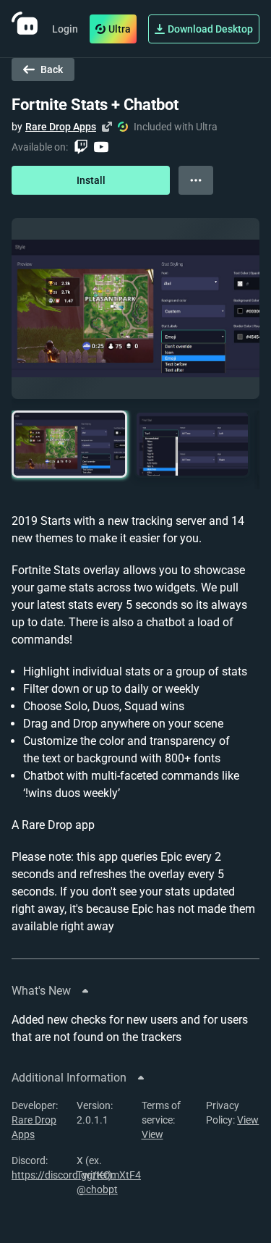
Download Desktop (210, 29)
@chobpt (97, 1189)
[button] (69, 444)
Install (91, 180)
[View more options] (195, 180)
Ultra (119, 29)
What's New (41, 991)
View (152, 1134)
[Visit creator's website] (107, 127)
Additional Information (69, 1077)
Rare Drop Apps (60, 126)
